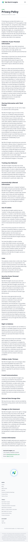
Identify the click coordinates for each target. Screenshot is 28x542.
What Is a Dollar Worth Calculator (9, 509)
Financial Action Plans (7, 513)
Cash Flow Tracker (6, 503)
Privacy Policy (5, 494)
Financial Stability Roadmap (8, 492)
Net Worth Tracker (6, 501)
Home (3, 484)
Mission (3, 490)
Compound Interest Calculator (8, 505)
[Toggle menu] (25, 2)
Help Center (4, 488)
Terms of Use (5, 496)
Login (3, 521)
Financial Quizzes (6, 515)
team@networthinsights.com (13, 454)
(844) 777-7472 (10, 456)
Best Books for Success (7, 511)
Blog (3, 486)
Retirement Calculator (7, 507)
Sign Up (3, 522)
